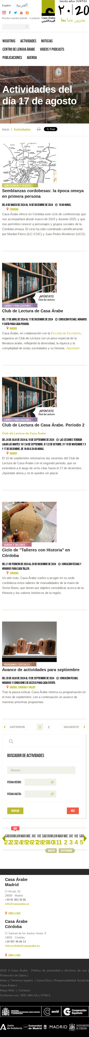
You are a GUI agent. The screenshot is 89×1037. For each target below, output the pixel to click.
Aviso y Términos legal (15, 980)
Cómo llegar (14, 913)
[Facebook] (9, 12)
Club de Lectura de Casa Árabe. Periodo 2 (43, 425)
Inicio (5, 129)
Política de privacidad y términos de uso (59, 970)
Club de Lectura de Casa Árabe (32, 311)
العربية (22, 5)
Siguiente (72, 727)
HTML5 (45, 995)
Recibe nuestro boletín (15, 18)
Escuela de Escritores (66, 333)
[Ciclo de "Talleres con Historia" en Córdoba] (44, 522)
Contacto (35, 18)
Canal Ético (44, 980)
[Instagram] (3, 12)
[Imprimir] (39, 129)
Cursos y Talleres (14, 544)
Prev (3, 838)
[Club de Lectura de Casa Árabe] (44, 283)
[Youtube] (20, 12)
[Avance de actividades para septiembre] (44, 642)
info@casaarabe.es (17, 903)
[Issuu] (26, 12)
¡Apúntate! (73, 348)
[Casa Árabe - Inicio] (65, 11)
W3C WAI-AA (28, 995)
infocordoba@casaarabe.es (22, 945)
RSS (73, 810)
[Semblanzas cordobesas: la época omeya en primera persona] (44, 163)
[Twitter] (14, 12)
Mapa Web (7, 990)
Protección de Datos (13, 975)
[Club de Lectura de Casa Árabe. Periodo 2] (44, 397)
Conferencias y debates (17, 185)
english (6, 5)
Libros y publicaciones (17, 305)
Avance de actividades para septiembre (41, 669)
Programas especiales (17, 664)
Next (85, 838)
